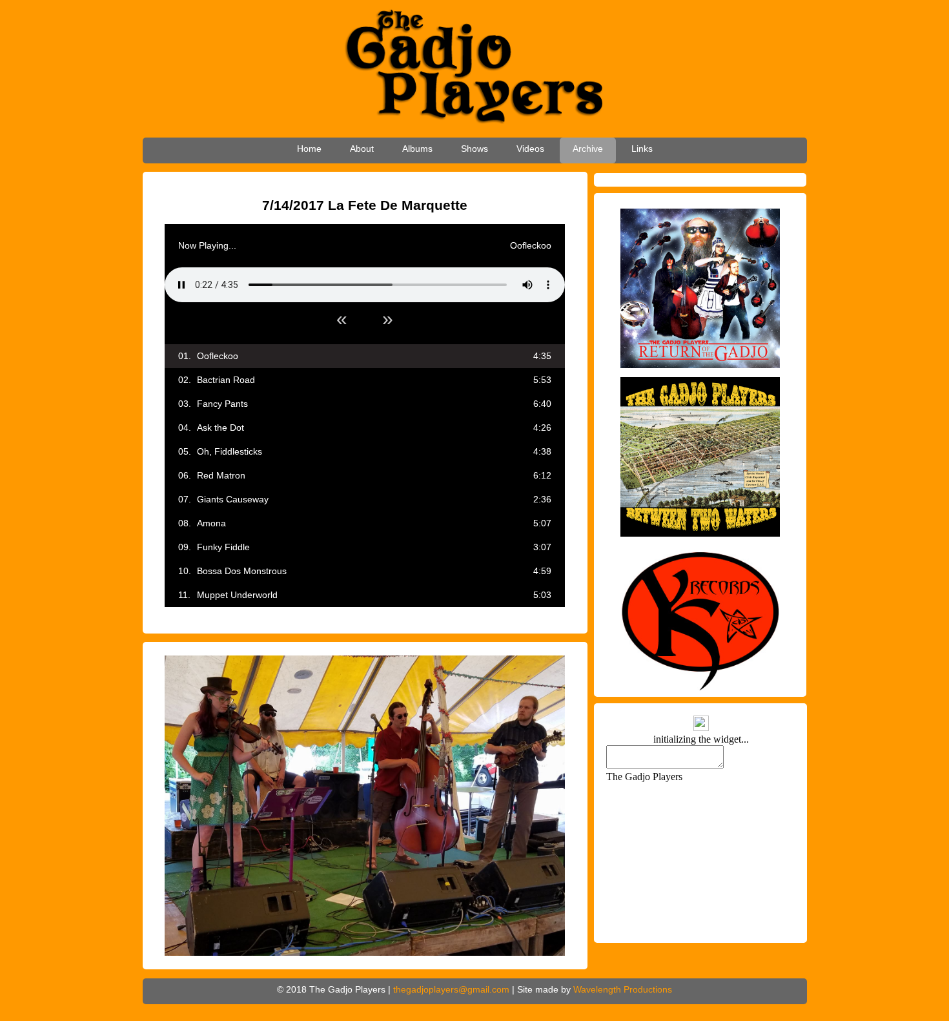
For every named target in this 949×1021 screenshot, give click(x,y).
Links (642, 148)
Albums (417, 148)
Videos (530, 148)
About (362, 148)
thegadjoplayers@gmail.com (451, 989)
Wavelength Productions (622, 989)
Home (309, 148)
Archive (588, 148)
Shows (474, 148)
